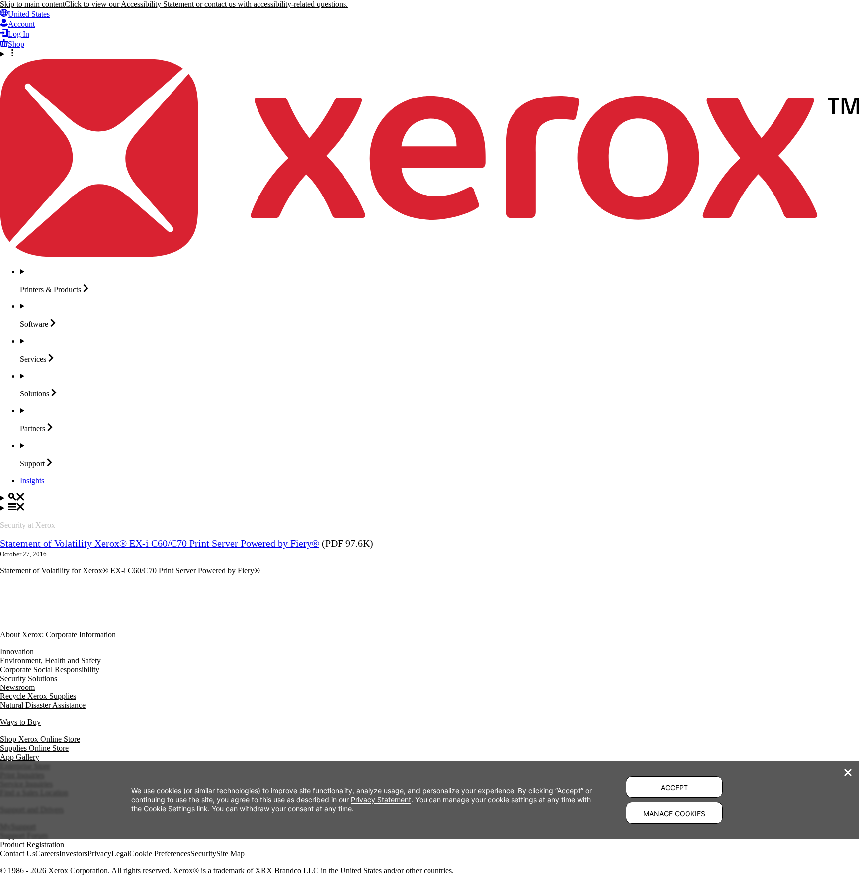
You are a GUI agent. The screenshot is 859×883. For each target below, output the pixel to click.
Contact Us (17, 853)
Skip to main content (32, 4)
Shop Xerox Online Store (40, 739)
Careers (47, 853)
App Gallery (19, 757)
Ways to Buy (20, 722)
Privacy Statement (381, 799)
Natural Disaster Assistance (43, 705)
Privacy (99, 853)
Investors (73, 853)
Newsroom (17, 687)
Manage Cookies (674, 813)
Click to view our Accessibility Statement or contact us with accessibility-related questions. (206, 4)
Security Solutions (28, 678)
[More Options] (429, 54)
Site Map (230, 853)
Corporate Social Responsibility (49, 669)
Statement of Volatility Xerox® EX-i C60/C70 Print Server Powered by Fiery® (159, 543)
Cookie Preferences (159, 853)
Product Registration (32, 844)
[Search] (429, 498)
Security (203, 853)
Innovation (17, 651)
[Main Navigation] (429, 508)
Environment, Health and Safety (50, 660)
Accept (674, 788)
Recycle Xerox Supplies (38, 696)
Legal (120, 853)
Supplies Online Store (34, 748)
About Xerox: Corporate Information (58, 634)
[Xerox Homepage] (429, 254)
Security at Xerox (27, 525)
